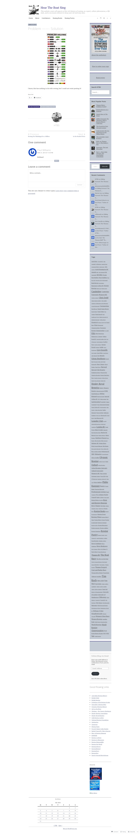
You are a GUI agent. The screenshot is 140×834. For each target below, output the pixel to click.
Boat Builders (95, 277)
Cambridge (96, 291)
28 (63, 818)
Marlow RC (104, 432)
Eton (96, 325)
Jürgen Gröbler (99, 413)
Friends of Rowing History (99, 707)
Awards (93, 272)
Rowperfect (95, 753)
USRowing (102, 597)
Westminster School (95, 608)
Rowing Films (96, 517)
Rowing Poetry (69, 18)
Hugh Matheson (95, 394)
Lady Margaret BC (98, 418)
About (37, 18)
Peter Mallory (98, 482)
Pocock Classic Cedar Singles (100, 729)
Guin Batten (105, 353)
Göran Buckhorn (98, 358)
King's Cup (98, 415)
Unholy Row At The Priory (102, 115)
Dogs (98, 317)
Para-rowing (103, 473)
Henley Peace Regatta (95, 380)
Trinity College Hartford (96, 589)
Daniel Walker (101, 311)
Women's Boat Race (102, 616)
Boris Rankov (101, 283)
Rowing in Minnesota (98, 740)
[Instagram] (101, 18)
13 (58, 813)
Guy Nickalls (100, 355)
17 (40, 816)
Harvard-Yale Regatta (98, 370)
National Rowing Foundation (100, 720)
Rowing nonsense (95, 528)
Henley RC (103, 380)
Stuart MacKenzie (102, 552)
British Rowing (96, 700)
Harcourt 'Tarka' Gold (98, 361)
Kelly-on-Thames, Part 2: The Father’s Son (102, 142)
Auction (93, 269)
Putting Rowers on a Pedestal (102, 110)
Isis (107, 399)
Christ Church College (96, 300)
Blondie (105, 275)
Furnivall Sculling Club (101, 339)
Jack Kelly (103, 402)
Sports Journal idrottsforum (100, 755)
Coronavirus (104, 306)
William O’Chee (98, 611)
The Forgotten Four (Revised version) (102, 127)
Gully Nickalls (94, 355)
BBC (97, 272)
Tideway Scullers (96, 576)
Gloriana (97, 347)
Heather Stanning (98, 378)
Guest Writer (100, 353)
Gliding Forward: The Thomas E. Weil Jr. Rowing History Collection (102, 121)
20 (58, 816)
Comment (79, 184)
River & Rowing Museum (99, 733)
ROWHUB (94, 735)
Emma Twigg (101, 322)
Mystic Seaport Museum (96, 446)
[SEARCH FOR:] (100, 92)
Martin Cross (94, 435)
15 (69, 813)
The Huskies (102, 564)
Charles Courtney (95, 298)
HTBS (56, 125)
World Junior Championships (101, 622)
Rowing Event (102, 514)
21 (63, 816)
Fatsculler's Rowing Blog (99, 704)
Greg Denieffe (102, 350)
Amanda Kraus (104, 264)
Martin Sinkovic (102, 435)
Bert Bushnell (102, 272)
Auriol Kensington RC (101, 269)
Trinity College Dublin (102, 586)
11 (46, 813)
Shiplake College (102, 541)
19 (52, 816)
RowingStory (95, 751)
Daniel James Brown (103, 309)
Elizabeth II (94, 322)
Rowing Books (57, 18)
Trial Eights (98, 584)
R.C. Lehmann (100, 494)
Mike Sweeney (104, 440)
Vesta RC (102, 600)
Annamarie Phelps (95, 267)
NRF (92, 454)
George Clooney (97, 344)
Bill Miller (100, 275)
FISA (93, 333)
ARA (106, 267)
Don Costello (99, 221)
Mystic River (102, 443)
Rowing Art (101, 508)
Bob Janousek (105, 280)
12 (52, 813)
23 (75, 816)
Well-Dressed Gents (103, 605)
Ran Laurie (106, 497)
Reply (56, 161)
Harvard (104, 367)
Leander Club (97, 421)
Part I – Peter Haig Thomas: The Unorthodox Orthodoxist (101, 154)
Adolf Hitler (94, 261)
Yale (92, 636)
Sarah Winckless (100, 538)
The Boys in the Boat (102, 559)
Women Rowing (96, 619)
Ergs (105, 322)
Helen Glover (105, 378)
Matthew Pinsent (101, 438)
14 (63, 813)
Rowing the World (97, 744)
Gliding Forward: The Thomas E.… (101, 181)
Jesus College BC (95, 407)
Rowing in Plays (94, 525)
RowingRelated (96, 749)
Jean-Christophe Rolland (103, 404)
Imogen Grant (100, 396)
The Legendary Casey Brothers (102, 137)
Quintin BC (93, 494)
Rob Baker (103, 506)
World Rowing (96, 625)
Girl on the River (96, 709)
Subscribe (105, 166)
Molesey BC (95, 443)
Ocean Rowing (105, 454)
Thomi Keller (106, 573)
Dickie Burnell (98, 314)
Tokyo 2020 (100, 581)
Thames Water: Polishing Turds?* (101, 106)
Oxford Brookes (101, 465)
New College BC (104, 449)
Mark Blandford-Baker (96, 432)
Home (31, 18)
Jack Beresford (96, 402)
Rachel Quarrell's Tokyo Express (101, 731)
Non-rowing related (49, 106)
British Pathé (95, 698)
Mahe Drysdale (99, 430)
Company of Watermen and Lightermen (99, 303)
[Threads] (110, 18)
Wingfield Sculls (96, 614)
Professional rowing (98, 492)
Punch (107, 492)
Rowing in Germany (102, 522)
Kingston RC (104, 415)
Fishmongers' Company (96, 336)
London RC (100, 427)
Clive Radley (104, 300)
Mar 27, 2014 (32, 24)
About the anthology (98, 55)
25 (46, 818)
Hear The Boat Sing (53, 8)
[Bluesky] (97, 18)
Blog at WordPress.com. (70, 829)
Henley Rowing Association (100, 713)
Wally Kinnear (99, 603)
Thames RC (95, 555)
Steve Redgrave (102, 546)
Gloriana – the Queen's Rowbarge (101, 711)
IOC (99, 399)
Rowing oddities (104, 528)
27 (58, 818)
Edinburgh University (95, 319)
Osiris (106, 461)
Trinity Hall (104, 589)
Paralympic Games (95, 476)
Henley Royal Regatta (98, 716)
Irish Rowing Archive (98, 718)
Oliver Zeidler (95, 458)
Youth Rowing (98, 636)
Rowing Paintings (95, 531)
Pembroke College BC (101, 479)
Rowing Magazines (103, 525)
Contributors (46, 18)
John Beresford (103, 407)
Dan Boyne (94, 309)
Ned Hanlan (105, 446)
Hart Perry (98, 367)
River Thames (95, 506)
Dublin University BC (103, 317)
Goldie (101, 347)
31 (40, 821)
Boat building (103, 278)
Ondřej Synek (102, 461)
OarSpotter (95, 722)
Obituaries (98, 454)
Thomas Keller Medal (97, 573)
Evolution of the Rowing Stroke (101, 702)
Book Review (95, 283)
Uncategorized (34, 106)
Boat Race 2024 (99, 280)
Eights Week (102, 320)
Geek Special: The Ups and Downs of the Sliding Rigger (102, 132)
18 (46, 816)
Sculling (105, 538)
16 (75, 813)
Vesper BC (97, 600)
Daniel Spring (94, 311)
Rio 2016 (101, 500)
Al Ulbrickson (98, 264)
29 (69, 818)
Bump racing (104, 288)
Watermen (94, 605)
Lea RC (104, 421)
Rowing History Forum (99, 520)
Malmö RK (105, 430)
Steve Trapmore (94, 549)
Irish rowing (103, 399)
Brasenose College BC (97, 286)
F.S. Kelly (107, 330)
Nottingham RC (105, 451)
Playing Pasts (95, 727)
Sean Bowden (95, 541)
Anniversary (101, 267)
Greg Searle (94, 353)
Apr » (60, 825)
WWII (107, 633)
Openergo (94, 724)
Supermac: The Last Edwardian (102, 148)
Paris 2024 (102, 476)
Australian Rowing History (99, 696)
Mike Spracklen (98, 440)
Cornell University (95, 306)
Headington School (95, 372)
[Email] (107, 18)
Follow (95, 674)
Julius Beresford (98, 410)
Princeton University (99, 489)
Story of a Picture (102, 549)
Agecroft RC (100, 261)
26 (52, 818)
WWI (104, 633)
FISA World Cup (100, 333)
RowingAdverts (96, 747)
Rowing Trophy (101, 535)
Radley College (100, 497)
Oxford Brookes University (99, 468)
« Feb (55, 825)
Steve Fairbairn (96, 544)
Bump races (99, 288)
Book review (100, 78)
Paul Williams (44, 150)
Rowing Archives (96, 738)
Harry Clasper (100, 364)
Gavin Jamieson (100, 342)
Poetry (102, 486)
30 (75, 818)
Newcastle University (96, 449)
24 (40, 818)
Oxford (94, 465)
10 (40, 813)
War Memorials (106, 603)
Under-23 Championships (96, 592)
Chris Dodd (103, 297)
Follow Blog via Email (100, 656)
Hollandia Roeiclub (100, 391)
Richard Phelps (95, 500)
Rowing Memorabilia (98, 742)
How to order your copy (100, 66)
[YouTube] (104, 18)
